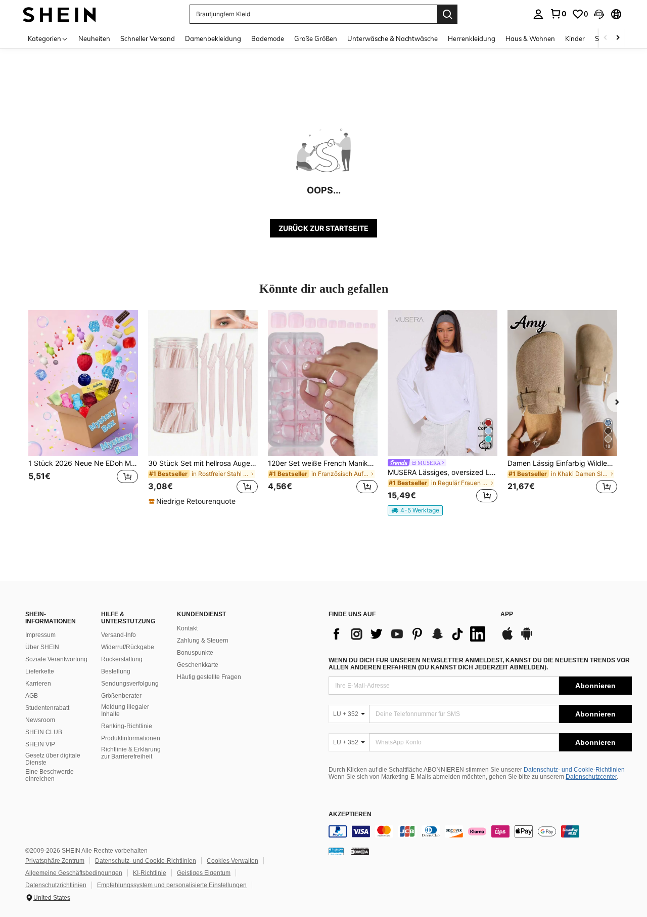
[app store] (507, 638)
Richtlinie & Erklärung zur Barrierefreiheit (131, 753)
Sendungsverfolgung (130, 683)
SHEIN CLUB (43, 732)
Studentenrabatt (47, 707)
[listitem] (83, 408)
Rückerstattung (122, 659)
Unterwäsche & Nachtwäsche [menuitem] (392, 38)
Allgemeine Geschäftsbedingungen (73, 872)
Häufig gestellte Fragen (209, 677)
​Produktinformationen (130, 738)
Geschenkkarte (197, 664)
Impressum (40, 635)
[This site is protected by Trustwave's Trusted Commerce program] (336, 851)
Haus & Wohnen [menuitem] (530, 38)
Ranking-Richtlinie (126, 726)
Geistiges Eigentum (203, 872)
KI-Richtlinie (149, 872)
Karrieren (38, 683)
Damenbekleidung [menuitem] (213, 38)
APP (506, 614)
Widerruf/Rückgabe (127, 647)
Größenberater (121, 695)
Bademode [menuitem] (267, 38)
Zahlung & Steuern (202, 640)
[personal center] (538, 14)
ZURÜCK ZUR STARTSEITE (323, 228)
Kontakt (187, 628)
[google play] (527, 638)
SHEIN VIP (40, 744)
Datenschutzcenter (591, 776)
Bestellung (115, 671)
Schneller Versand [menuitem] (147, 38)
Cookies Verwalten (232, 860)
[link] (558, 14)
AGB (31, 695)
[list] (409, 634)
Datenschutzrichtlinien (55, 885)
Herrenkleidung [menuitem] (471, 38)
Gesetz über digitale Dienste (52, 759)
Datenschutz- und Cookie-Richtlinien (574, 769)
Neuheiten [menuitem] (94, 38)
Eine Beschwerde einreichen (49, 775)
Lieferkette (39, 671)
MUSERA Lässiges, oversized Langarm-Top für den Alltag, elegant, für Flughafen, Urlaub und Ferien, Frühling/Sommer (442, 472)
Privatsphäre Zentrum (54, 860)
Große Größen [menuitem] (315, 38)
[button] (599, 14)
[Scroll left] (605, 38)
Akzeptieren (350, 814)
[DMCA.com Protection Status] (360, 851)
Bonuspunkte (195, 652)
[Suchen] (447, 14)
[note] (193, 501)
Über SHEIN (42, 647)
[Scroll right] (617, 38)
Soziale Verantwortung (56, 659)
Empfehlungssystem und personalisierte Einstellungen (172, 885)
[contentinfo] (480, 831)
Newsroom (40, 720)
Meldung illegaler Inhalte (125, 710)
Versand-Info (118, 635)
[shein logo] (59, 14)
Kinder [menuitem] (575, 38)
